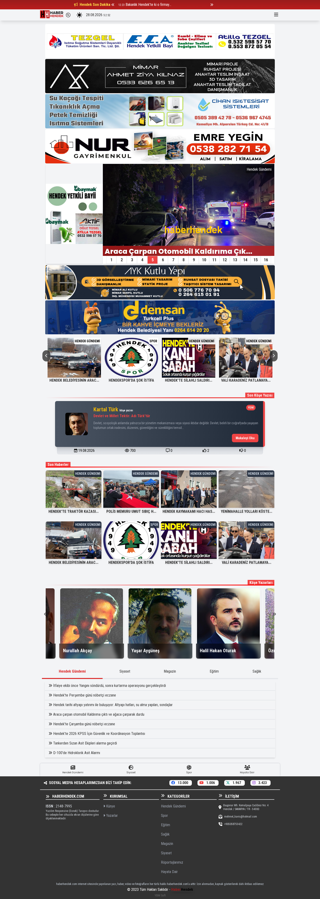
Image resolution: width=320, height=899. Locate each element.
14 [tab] (245, 259)
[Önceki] (113, 4)
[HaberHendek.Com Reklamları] (160, 41)
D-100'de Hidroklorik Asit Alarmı (76, 753)
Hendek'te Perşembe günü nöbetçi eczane (84, 695)
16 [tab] (266, 259)
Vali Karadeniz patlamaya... (246, 380)
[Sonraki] (211, 4)
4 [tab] (142, 259)
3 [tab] (132, 259)
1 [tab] (111, 259)
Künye (110, 806)
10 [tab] (204, 259)
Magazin (170, 671)
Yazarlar (111, 815)
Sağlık (257, 671)
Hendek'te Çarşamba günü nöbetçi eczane (84, 724)
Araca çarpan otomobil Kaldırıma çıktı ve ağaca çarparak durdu (98, 714)
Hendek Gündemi (72, 671)
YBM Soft (160, 895)
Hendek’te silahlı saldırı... (188, 380)
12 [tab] (225, 259)
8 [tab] (183, 259)
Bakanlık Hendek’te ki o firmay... (148, 4)
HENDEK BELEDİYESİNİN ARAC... (74, 380)
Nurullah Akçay (77, 650)
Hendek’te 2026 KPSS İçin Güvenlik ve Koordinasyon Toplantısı (99, 733)
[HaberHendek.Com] (51, 15)
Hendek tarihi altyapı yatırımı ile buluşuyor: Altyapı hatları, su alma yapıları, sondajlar (113, 705)
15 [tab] (255, 259)
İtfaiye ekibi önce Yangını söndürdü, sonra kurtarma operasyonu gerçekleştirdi (109, 685)
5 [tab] (153, 259)
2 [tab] (122, 259)
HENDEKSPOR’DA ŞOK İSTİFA (131, 380)
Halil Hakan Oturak (218, 650)
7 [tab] (173, 259)
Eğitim (214, 671)
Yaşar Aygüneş (145, 650)
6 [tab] (163, 259)
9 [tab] (194, 259)
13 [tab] (235, 259)
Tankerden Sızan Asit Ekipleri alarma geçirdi (85, 743)
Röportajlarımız (172, 862)
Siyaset (124, 671)
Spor (164, 815)
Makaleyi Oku (245, 438)
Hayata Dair (169, 872)
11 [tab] (214, 259)
